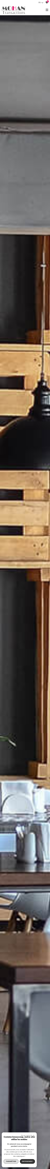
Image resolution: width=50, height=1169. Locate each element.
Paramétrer (11, 1161)
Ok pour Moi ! (27, 1161)
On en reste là (26, 1135)
